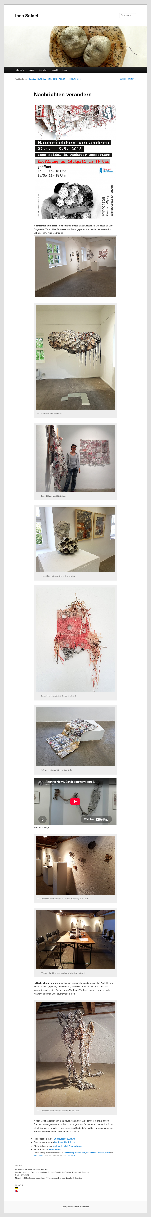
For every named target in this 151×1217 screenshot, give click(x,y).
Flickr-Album (55, 1149)
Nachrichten (91, 1152)
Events (78, 1152)
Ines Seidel (26, 15)
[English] (16, 1191)
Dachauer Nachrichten (65, 1142)
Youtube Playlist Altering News (67, 1145)
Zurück (122, 78)
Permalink (71, 1155)
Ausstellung (69, 1152)
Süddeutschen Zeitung (64, 1138)
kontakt (55, 69)
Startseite (20, 69)
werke (31, 69)
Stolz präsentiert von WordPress (75, 1206)
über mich (42, 69)
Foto (83, 1152)
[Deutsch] (16, 1188)
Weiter (132, 78)
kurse (65, 69)
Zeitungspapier (103, 1152)
